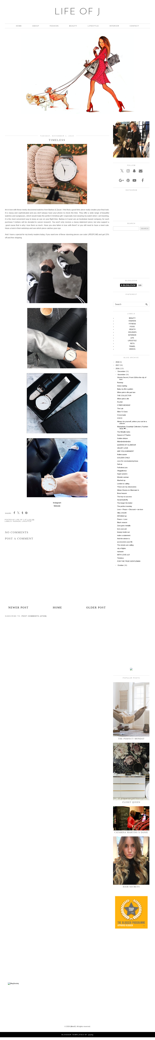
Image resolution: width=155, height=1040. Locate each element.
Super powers (122, 474)
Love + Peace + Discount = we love (130, 509)
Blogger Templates (73, 1034)
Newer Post (18, 607)
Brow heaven (122, 493)
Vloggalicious (122, 471)
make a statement (123, 535)
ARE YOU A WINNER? (125, 451)
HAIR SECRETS (131, 886)
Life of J (77, 12)
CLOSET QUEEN (131, 802)
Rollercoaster (122, 454)
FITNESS (132, 324)
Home (57, 607)
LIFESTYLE (93, 26)
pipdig (90, 1034)
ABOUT (35, 26)
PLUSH (120, 402)
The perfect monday (124, 506)
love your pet (122, 529)
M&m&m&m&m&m (124, 441)
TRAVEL (132, 346)
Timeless (120, 558)
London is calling (123, 484)
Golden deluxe (122, 438)
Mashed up (121, 480)
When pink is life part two (126, 392)
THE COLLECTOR (124, 395)
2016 (117, 368)
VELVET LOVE (122, 448)
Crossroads (121, 415)
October (121, 565)
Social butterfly (122, 500)
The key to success (124, 497)
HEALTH (132, 329)
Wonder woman (123, 477)
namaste (120, 551)
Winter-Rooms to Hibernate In (128, 490)
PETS (132, 343)
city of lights (121, 548)
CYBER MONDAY (123, 405)
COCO (119, 418)
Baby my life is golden (125, 389)
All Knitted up (122, 516)
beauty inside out (123, 532)
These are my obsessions (126, 487)
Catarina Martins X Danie (131, 832)
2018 (117, 362)
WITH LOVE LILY (123, 555)
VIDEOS (132, 349)
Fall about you (122, 467)
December (121, 371)
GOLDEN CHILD (123, 458)
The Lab (120, 408)
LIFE (132, 338)
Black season (122, 522)
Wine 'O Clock (122, 412)
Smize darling (122, 386)
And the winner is (123, 538)
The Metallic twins (123, 432)
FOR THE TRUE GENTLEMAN (128, 561)
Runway (120, 382)
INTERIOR (114, 26)
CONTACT (134, 26)
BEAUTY (73, 26)
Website (57, 506)
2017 (117, 365)
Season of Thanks (124, 435)
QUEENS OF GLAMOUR (126, 445)
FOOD (132, 326)
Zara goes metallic (124, 525)
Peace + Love (122, 519)
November (121, 374)
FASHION (54, 26)
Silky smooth (122, 513)
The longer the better (124, 503)
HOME (19, 26)
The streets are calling (125, 545)
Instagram (57, 503)
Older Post (96, 607)
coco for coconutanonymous (127, 461)
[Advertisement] (57, 125)
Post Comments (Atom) (34, 616)
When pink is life (123, 399)
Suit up (119, 464)
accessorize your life (124, 542)
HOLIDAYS (132, 332)
